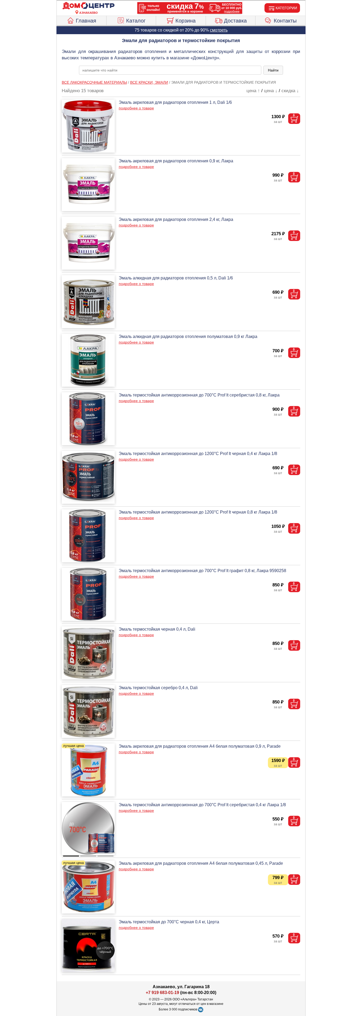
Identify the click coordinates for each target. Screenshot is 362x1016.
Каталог (135, 21)
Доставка (235, 21)
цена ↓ (270, 90)
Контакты (285, 21)
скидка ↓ (290, 90)
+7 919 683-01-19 (162, 992)
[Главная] (88, 6)
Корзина (185, 21)
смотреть (219, 30)
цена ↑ (253, 90)
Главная (86, 21)
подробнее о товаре (136, 108)
